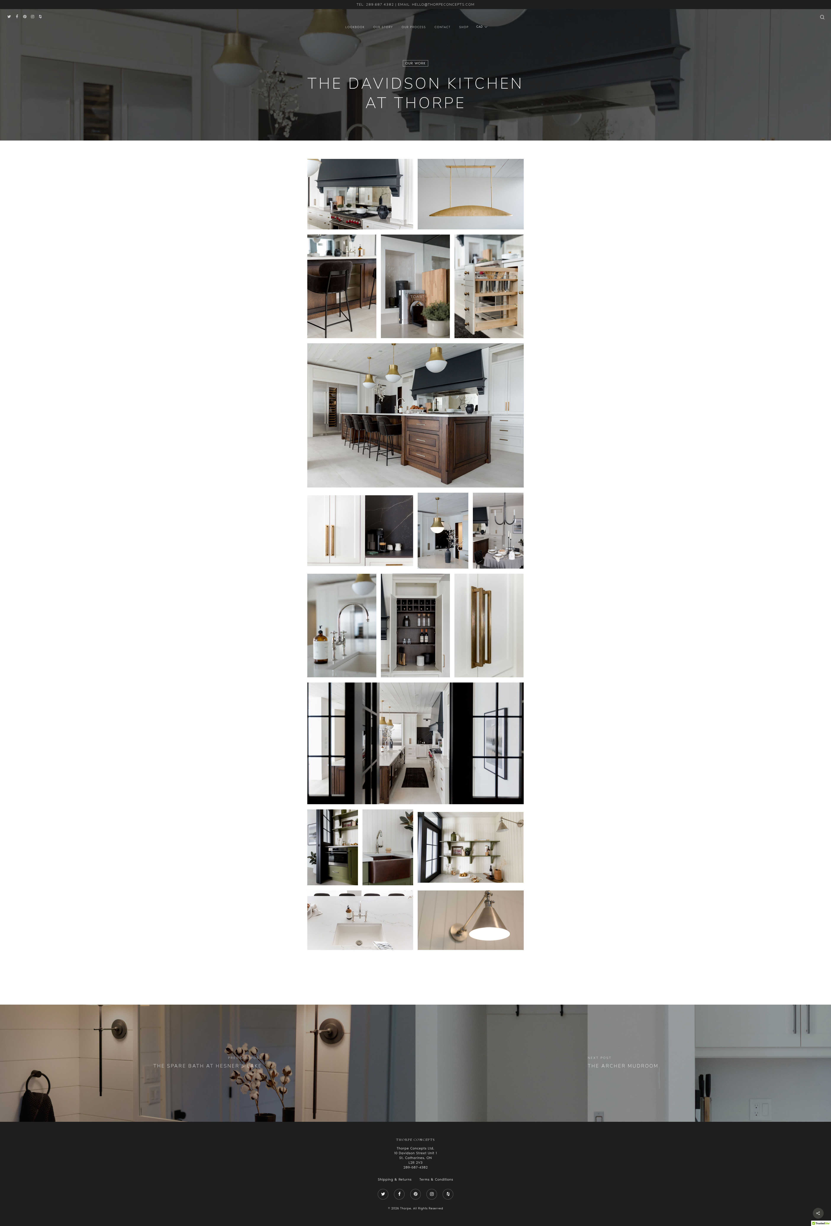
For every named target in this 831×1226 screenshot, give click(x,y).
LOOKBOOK (355, 27)
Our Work (415, 63)
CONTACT (443, 27)
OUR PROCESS (414, 27)
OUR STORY (383, 27)
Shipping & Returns (395, 1179)
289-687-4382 (415, 1167)
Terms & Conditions (436, 1179)
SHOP (464, 27)
